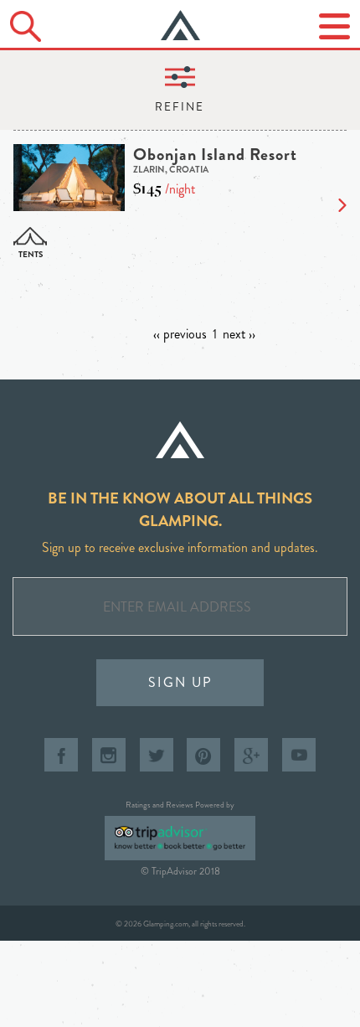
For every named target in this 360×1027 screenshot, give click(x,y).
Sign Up (180, 682)
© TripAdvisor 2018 (180, 871)
